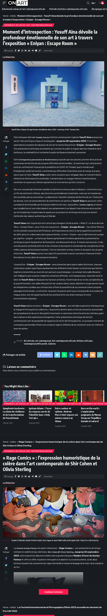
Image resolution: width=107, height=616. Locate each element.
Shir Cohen (52, 552)
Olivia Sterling (66, 552)
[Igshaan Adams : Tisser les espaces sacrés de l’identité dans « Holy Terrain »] (40, 397)
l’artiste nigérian (86, 205)
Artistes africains (85, 341)
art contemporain (43, 341)
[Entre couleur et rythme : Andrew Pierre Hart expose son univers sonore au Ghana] (66, 397)
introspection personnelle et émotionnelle (38, 159)
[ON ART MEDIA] (18, 3)
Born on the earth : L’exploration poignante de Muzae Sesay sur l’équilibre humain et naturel (91, 415)
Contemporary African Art (35, 344)
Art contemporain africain (64, 341)
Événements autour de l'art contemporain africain (28, 25)
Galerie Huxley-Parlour (26, 548)
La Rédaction (9, 57)
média (13, 15)
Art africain (29, 341)
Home (5, 15)
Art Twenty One (39, 137)
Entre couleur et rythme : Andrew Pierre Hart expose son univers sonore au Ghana (66, 415)
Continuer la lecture (53, 592)
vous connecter (21, 370)
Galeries (52, 344)
